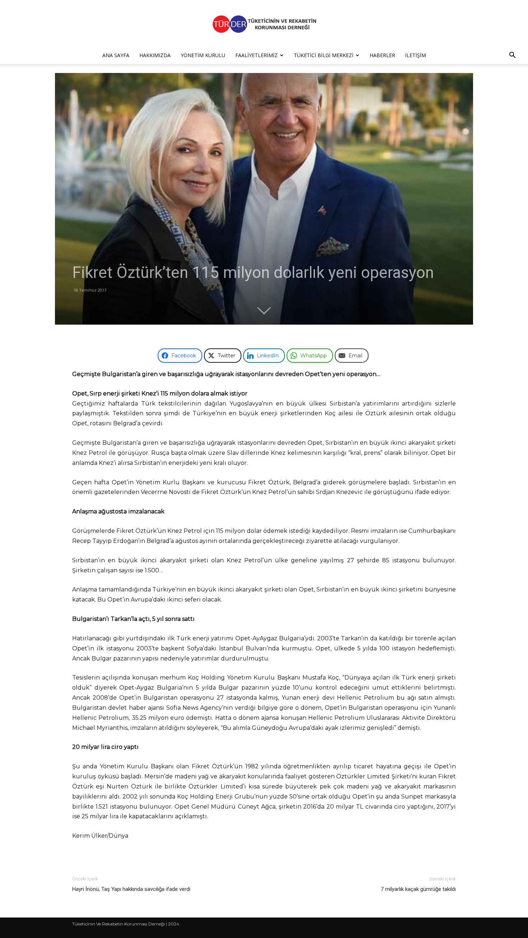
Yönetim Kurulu (203, 55)
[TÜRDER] (264, 24)
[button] (512, 55)
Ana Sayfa (115, 55)
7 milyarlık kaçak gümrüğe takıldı (418, 889)
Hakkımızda (155, 55)
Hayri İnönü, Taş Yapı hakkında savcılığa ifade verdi (131, 889)
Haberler (382, 55)
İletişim (415, 55)
